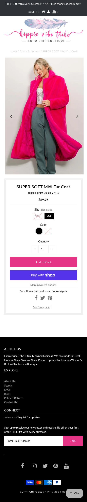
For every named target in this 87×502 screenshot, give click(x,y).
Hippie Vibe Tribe (56, 491)
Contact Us (10, 402)
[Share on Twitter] (42, 298)
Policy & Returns (13, 398)
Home (13, 51)
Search (8, 385)
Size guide (46, 209)
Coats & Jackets (30, 51)
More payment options (43, 285)
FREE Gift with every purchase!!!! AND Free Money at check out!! (43, 3)
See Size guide (41, 307)
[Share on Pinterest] (50, 298)
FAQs (7, 389)
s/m (37, 216)
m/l (49, 216)
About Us (9, 381)
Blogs (7, 394)
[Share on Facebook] (36, 298)
